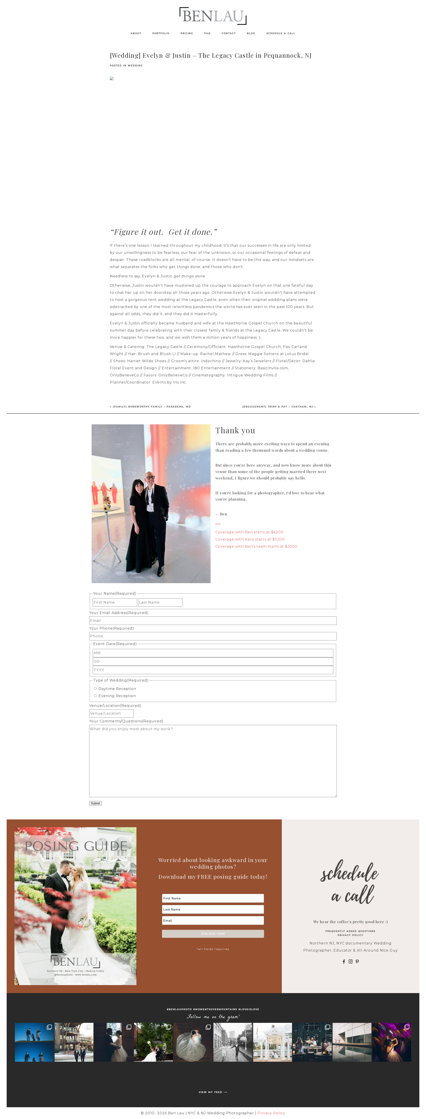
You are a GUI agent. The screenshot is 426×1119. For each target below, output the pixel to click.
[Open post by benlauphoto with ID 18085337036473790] (232, 1042)
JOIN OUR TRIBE (213, 934)
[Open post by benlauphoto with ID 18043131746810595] (34, 1042)
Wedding (135, 65)
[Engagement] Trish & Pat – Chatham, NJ (277, 406)
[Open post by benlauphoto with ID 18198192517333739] (153, 1042)
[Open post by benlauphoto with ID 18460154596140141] (193, 1042)
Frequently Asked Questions (350, 931)
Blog (251, 33)
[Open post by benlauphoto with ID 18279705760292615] (272, 1042)
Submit (95, 803)
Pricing (187, 33)
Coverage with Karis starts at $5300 (250, 539)
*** (218, 525)
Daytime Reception (117, 689)
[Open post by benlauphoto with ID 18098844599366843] (312, 1042)
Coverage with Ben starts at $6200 (249, 532)
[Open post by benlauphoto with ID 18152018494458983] (352, 1042)
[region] (213, 145)
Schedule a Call (280, 33)
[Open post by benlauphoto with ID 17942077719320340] (391, 1042)
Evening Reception (117, 696)
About (136, 33)
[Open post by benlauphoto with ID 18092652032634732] (113, 1042)
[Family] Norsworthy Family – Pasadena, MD (152, 406)
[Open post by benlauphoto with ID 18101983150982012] (74, 1042)
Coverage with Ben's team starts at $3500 (256, 546)
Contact (229, 33)
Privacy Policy (350, 935)
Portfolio (161, 33)
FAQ (207, 33)
